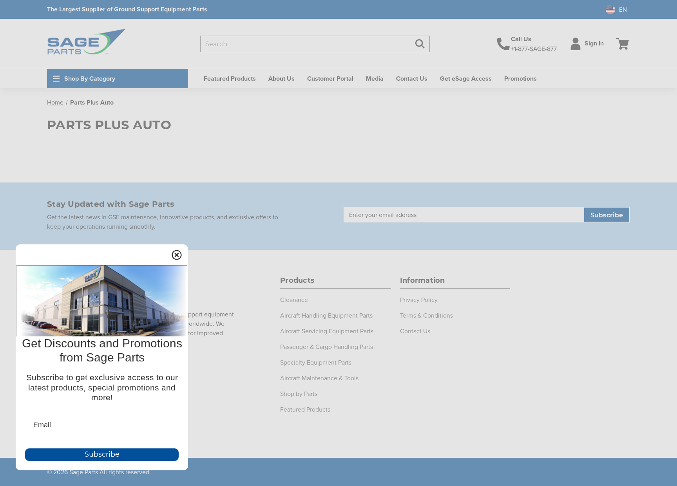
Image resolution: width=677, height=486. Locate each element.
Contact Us (411, 78)
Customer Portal (330, 78)
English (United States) (612, 9)
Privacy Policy (419, 299)
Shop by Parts (298, 393)
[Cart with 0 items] (621, 44)
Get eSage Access (466, 78)
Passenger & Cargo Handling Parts (326, 346)
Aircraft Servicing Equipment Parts (326, 331)
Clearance (294, 299)
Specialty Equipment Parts (315, 362)
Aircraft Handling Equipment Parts (326, 315)
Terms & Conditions (426, 315)
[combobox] (613, 9)
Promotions (520, 78)
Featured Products (305, 409)
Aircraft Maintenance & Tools (319, 378)
